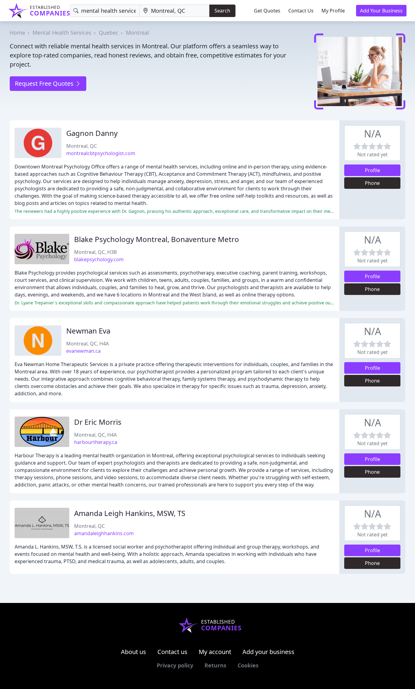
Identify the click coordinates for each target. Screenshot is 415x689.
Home (17, 32)
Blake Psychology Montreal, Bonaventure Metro (156, 239)
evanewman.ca (83, 351)
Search (222, 10)
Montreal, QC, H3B (95, 252)
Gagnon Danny (92, 133)
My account (215, 652)
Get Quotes (267, 10)
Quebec (108, 32)
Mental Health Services (62, 32)
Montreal (137, 32)
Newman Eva (88, 331)
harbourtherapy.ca (95, 442)
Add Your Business (381, 10)
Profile (372, 170)
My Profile (333, 10)
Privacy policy (175, 665)
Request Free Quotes (45, 83)
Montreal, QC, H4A (87, 343)
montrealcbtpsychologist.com (100, 153)
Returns (215, 665)
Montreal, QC (81, 146)
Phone (372, 183)
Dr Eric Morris (98, 422)
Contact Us (301, 10)
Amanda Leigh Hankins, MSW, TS (129, 513)
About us (133, 652)
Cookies (248, 665)
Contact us (172, 652)
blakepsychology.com (99, 259)
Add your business (268, 652)
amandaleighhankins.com (104, 533)
